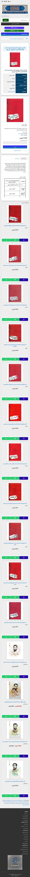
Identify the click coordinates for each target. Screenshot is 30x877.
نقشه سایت (25, 828)
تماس (14, 31)
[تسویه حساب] (2, 1)
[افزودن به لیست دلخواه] (15, 240)
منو (4, 34)
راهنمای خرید (25, 816)
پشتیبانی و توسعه (18, 874)
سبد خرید (15, 28)
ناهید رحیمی (20, 133)
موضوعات (26, 837)
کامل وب (10, 874)
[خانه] (26, 39)
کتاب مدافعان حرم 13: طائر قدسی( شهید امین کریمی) (15, 702)
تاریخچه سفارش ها (24, 849)
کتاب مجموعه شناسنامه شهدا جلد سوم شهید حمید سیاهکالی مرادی (15, 464)
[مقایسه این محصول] (6, 240)
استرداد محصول (24, 826)
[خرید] (23, 240)
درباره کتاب (23, 158)
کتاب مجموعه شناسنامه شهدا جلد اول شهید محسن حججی (15, 424)
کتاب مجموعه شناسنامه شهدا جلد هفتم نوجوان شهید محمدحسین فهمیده (15, 583)
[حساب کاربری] (8, 1)
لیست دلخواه (25, 852)
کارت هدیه (26, 839)
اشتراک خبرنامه (25, 854)
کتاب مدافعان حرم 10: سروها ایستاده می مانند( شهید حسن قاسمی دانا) (15, 741)
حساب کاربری (25, 847)
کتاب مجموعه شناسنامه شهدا (18, 800)
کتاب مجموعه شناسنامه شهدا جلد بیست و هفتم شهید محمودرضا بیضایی (15, 543)
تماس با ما (26, 824)
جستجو (5, 16)
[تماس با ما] (10, 1)
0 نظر (20, 150)
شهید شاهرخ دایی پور (22, 803)
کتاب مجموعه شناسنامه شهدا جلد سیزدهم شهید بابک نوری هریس (15, 305)
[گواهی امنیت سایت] (15, 863)
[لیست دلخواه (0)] (6, 1)
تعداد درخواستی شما (23, 140)
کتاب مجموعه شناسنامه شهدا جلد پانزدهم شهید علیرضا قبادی (15, 622)
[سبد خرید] (4, 1)
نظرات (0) (17, 158)
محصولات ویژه (25, 843)
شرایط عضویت (25, 818)
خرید (15, 147)
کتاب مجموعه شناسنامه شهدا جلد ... (16, 39)
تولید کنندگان (25, 832)
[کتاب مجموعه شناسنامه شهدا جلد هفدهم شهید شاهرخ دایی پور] (15, 110)
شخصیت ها (25, 835)
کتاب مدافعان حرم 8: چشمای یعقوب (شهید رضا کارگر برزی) (15, 781)
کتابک (23, 132)
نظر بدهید (16, 150)
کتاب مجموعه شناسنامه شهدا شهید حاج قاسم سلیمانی (15, 226)
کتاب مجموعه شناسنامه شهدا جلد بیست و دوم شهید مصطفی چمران (15, 384)
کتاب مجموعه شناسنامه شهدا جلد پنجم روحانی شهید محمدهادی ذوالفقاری (15, 345)
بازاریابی (26, 841)
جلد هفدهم (10, 800)
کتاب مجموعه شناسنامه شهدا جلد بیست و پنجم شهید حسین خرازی (15, 265)
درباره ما (26, 814)
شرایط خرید (25, 820)
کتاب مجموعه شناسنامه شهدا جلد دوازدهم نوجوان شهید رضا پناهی (15, 503)
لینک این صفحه (11, 91)
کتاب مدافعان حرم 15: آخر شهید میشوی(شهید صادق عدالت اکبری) (15, 662)
